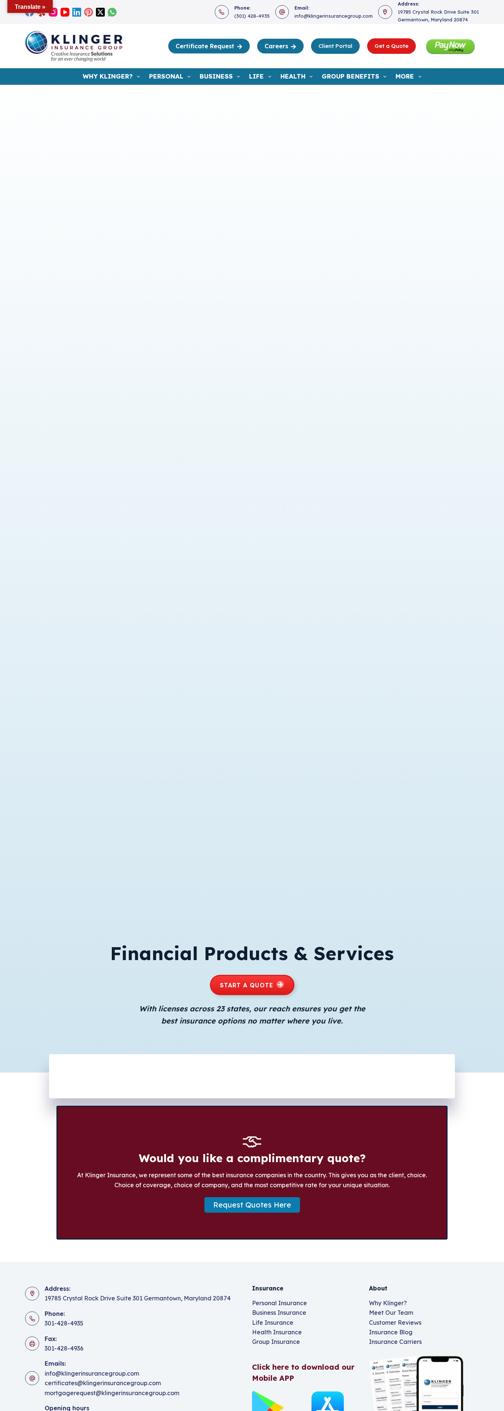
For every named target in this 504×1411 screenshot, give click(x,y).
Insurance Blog (390, 1332)
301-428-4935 (64, 1323)
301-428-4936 (64, 1348)
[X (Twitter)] (100, 12)
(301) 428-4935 (252, 16)
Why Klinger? (107, 76)
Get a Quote (391, 45)
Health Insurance (277, 1332)
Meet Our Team (391, 1312)
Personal (166, 76)
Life (256, 76)
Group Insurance (276, 1341)
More (405, 76)
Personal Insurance (279, 1303)
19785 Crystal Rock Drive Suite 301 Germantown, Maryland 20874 (138, 1298)
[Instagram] (53, 12)
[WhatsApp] (112, 12)
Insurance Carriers (395, 1341)
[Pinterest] (88, 12)
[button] (252, 1205)
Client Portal (335, 45)
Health (292, 76)
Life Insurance (272, 1322)
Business (216, 76)
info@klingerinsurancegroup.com (333, 16)
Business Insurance (279, 1312)
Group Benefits (350, 76)
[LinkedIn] (76, 12)
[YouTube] (65, 12)
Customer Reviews (395, 1322)
